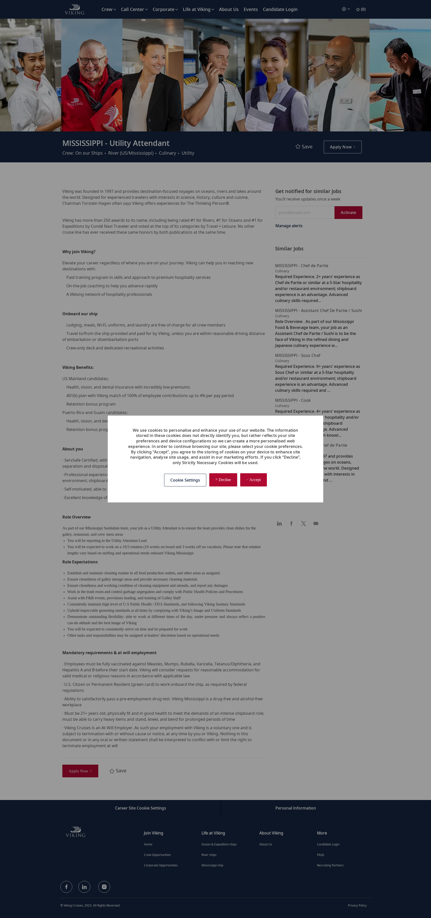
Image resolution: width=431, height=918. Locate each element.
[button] (185, 480)
